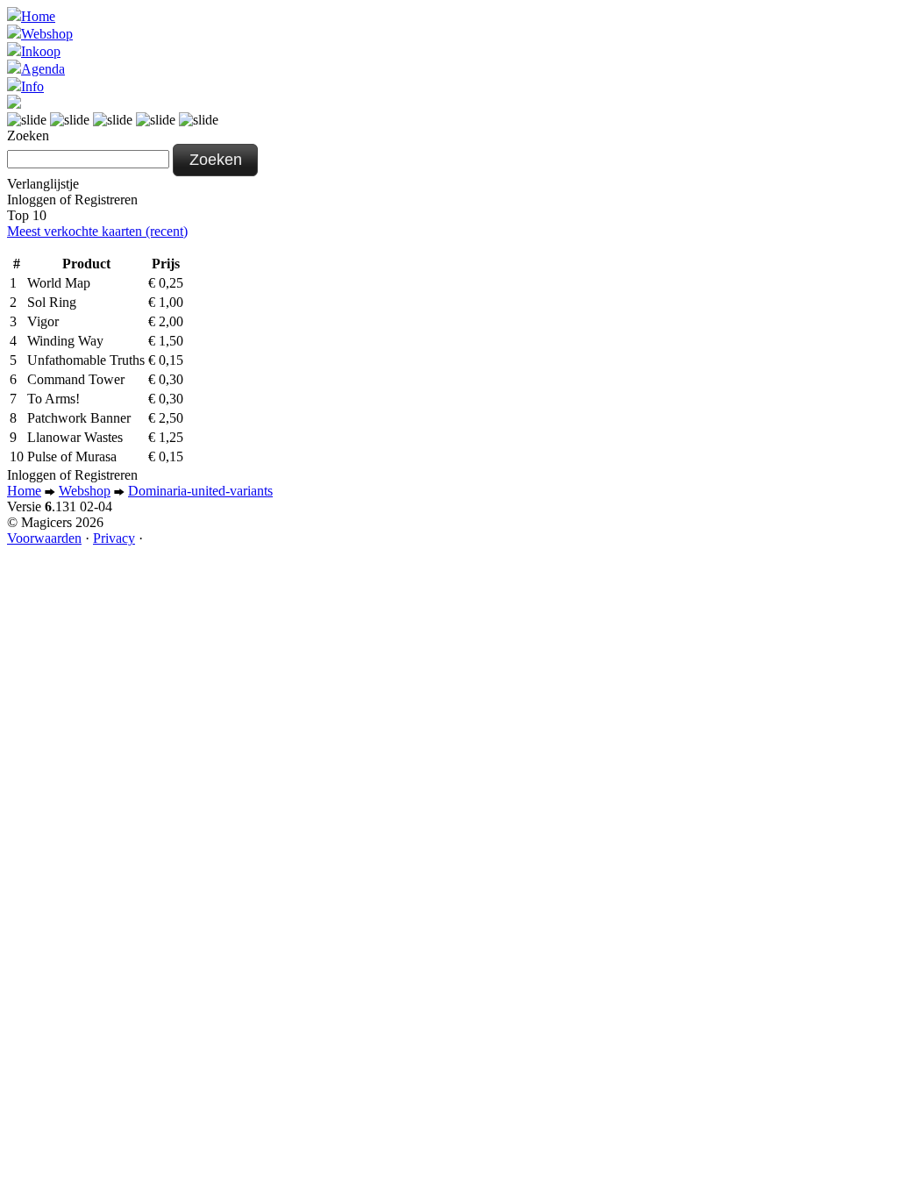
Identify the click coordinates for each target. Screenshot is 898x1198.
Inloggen (31, 199)
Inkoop (41, 51)
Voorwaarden (44, 538)
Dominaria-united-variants (200, 490)
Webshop (47, 33)
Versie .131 (59, 506)
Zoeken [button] (215, 159)
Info (32, 86)
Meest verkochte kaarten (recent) (97, 231)
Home (38, 16)
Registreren (106, 199)
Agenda (43, 68)
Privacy (114, 538)
